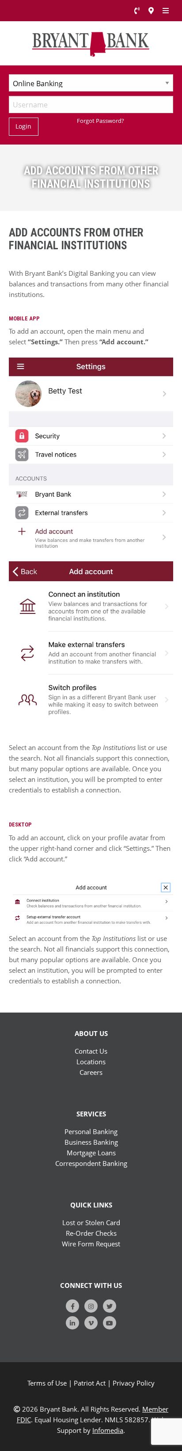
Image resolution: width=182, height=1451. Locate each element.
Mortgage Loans (91, 1152)
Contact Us (91, 1051)
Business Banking (91, 1142)
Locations (91, 1061)
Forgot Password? (100, 121)
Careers (91, 1072)
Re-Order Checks (91, 1233)
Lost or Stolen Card (91, 1222)
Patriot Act (90, 1383)
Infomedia (107, 1430)
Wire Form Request (91, 1243)
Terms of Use (47, 1383)
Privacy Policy (134, 1383)
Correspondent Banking (91, 1163)
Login (23, 126)
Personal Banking (91, 1131)
